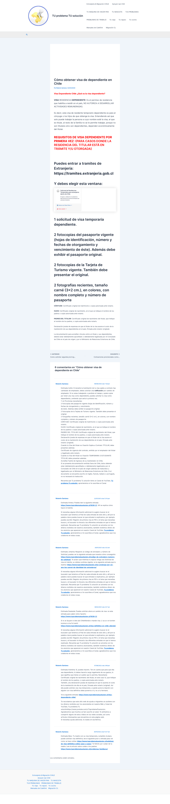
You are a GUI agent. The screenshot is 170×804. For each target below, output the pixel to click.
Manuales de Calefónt (95, 28)
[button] (27, 34)
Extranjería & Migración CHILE (98, 4)
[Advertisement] (85, 62)
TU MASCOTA (117, 12)
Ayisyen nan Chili (118, 4)
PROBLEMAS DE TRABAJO (96, 20)
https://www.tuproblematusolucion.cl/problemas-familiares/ (84, 749)
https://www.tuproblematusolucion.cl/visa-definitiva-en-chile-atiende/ (88, 626)
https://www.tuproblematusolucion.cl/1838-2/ (79, 505)
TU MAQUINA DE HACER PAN (98, 12)
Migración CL (111, 28)
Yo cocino (133, 20)
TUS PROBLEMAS (132, 12)
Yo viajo (112, 20)
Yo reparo (122, 20)
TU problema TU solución (67, 15)
